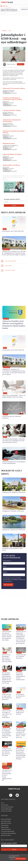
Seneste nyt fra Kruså (6, 819)
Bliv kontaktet (8, 585)
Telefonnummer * (7, 560)
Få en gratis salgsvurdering (7, 831)
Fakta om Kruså (4, 825)
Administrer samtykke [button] (6, 811)
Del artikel (20, 64)
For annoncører (4, 805)
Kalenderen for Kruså (6, 823)
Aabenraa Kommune (6, 829)
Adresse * (5, 572)
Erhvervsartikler (5, 827)
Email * (4, 566)
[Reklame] (14, 187)
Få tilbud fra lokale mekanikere (8, 833)
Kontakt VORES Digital (6, 809)
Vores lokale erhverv (6, 821)
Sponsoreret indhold (6, 835)
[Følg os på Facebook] (10, 795)
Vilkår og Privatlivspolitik (7, 807)
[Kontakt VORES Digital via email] (17, 795)
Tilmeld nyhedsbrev (20, 858)
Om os (2, 803)
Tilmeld (14, 205)
